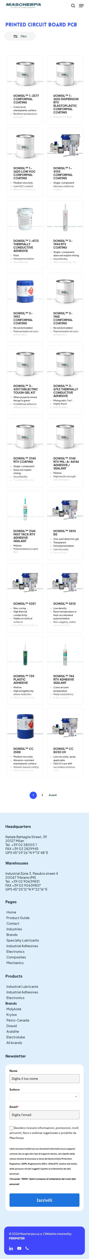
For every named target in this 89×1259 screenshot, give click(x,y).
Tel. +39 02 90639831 (22, 881)
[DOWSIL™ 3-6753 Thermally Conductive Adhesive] (65, 364)
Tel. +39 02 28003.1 (21, 844)
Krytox (11, 1014)
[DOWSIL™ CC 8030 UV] (65, 727)
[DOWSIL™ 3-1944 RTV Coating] (65, 219)
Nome (13, 1071)
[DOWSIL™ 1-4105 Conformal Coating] (65, 146)
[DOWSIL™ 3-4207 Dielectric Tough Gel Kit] (25, 364)
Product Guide (18, 918)
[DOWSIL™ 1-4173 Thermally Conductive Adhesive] (25, 219)
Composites (16, 957)
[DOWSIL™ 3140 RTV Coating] (25, 436)
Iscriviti (44, 1200)
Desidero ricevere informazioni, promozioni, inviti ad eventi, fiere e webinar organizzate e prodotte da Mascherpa (44, 1133)
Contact (12, 923)
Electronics (15, 951)
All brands (14, 1043)
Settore (15, 1089)
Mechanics (15, 963)
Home (11, 912)
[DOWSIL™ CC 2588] (25, 727)
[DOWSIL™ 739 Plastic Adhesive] (25, 654)
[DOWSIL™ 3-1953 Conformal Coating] (25, 291)
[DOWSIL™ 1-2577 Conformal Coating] (25, 74)
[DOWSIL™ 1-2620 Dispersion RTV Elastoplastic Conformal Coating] (65, 74)
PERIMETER (17, 1238)
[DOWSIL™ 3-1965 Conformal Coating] (65, 291)
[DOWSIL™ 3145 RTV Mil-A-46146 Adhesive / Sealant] (65, 436)
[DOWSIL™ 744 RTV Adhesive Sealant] (65, 654)
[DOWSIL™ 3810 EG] (65, 509)
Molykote (13, 1009)
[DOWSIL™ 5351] (25, 582)
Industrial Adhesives (22, 946)
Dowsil (11, 1026)
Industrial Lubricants (22, 986)
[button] (81, 6)
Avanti (53, 795)
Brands (12, 935)
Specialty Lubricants (22, 940)
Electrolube (15, 1037)
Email (14, 1107)
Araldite (12, 1031)
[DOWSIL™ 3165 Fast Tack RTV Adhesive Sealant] (25, 509)
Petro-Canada (17, 1020)
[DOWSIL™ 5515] (65, 582)
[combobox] (44, 1097)
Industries (14, 929)
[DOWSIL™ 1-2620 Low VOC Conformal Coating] (25, 146)
